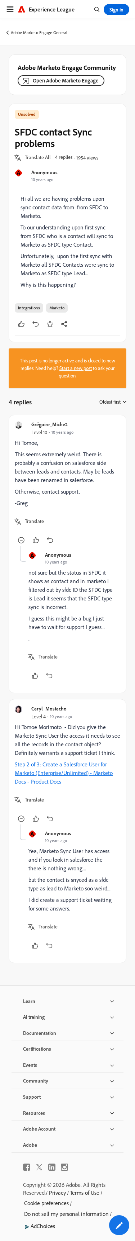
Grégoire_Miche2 (49, 424)
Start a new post (75, 368)
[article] (67, 483)
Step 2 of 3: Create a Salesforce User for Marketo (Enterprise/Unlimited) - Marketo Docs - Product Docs (64, 773)
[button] (38, 157)
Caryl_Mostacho (49, 708)
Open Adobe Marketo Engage (66, 80)
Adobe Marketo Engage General (39, 32)
